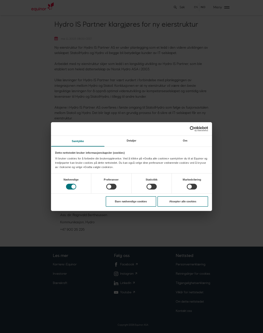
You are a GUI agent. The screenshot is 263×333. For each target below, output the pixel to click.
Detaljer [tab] (132, 140)
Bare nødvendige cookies (131, 201)
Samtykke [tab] (78, 140)
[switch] (111, 186)
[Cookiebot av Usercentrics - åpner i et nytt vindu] (192, 129)
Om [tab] (185, 140)
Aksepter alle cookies (182, 201)
